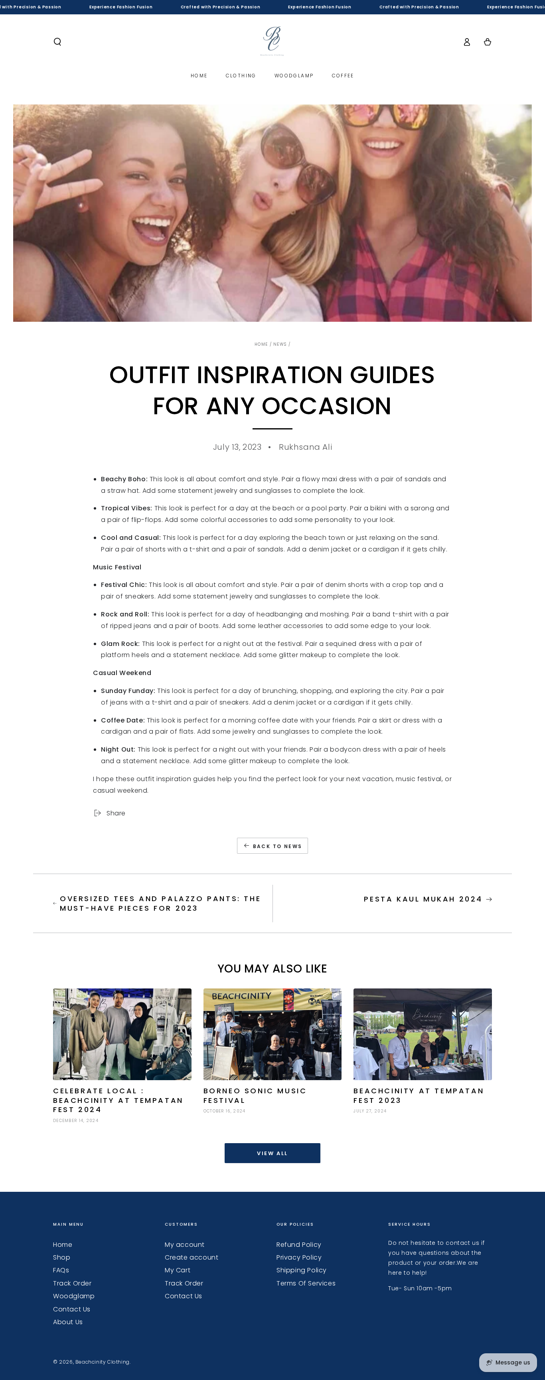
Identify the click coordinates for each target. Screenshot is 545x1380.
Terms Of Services (306, 1283)
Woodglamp (74, 1296)
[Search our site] (57, 42)
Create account (191, 1257)
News (279, 344)
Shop (61, 1257)
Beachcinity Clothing (102, 1361)
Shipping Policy (301, 1270)
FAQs (61, 1270)
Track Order (72, 1283)
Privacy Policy (299, 1257)
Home (261, 344)
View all (272, 1153)
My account (185, 1244)
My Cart (177, 1270)
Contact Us (72, 1309)
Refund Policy (299, 1244)
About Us (68, 1322)
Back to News (277, 846)
